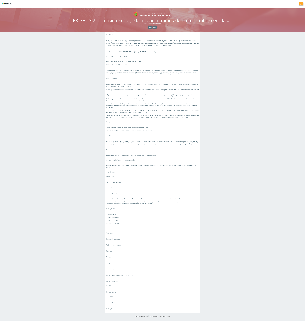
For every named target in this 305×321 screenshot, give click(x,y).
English (154, 27)
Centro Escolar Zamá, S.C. (141, 316)
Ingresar (301, 4)
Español (150, 27)
